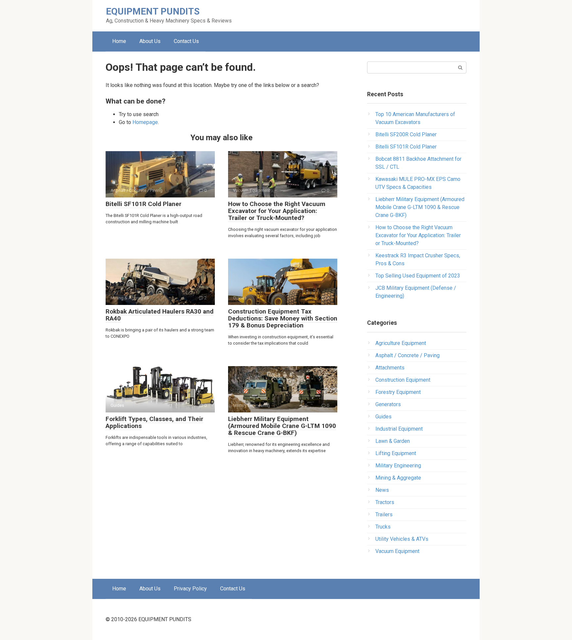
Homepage (145, 122)
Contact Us (186, 41)
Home (119, 41)
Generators (388, 404)
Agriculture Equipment (400, 343)
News (382, 490)
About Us (150, 41)
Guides (383, 416)
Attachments (390, 367)
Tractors (384, 502)
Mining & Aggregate (398, 478)
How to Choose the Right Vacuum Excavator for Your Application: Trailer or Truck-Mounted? (276, 211)
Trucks (383, 527)
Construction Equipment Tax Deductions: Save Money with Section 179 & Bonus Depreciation (282, 318)
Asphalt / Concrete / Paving (407, 355)
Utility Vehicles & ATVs (401, 539)
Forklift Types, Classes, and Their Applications (154, 422)
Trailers (384, 514)
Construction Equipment (402, 380)
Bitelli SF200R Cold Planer (406, 134)
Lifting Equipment (395, 453)
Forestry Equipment (398, 392)
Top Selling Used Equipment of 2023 (417, 276)
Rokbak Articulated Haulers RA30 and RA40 (160, 315)
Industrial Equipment (399, 429)
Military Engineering (398, 465)
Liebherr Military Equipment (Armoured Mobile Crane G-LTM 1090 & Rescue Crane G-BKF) (282, 426)
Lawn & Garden (392, 441)
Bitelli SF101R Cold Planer (143, 204)
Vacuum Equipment (397, 551)
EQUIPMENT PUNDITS (153, 11)
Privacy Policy (190, 588)
